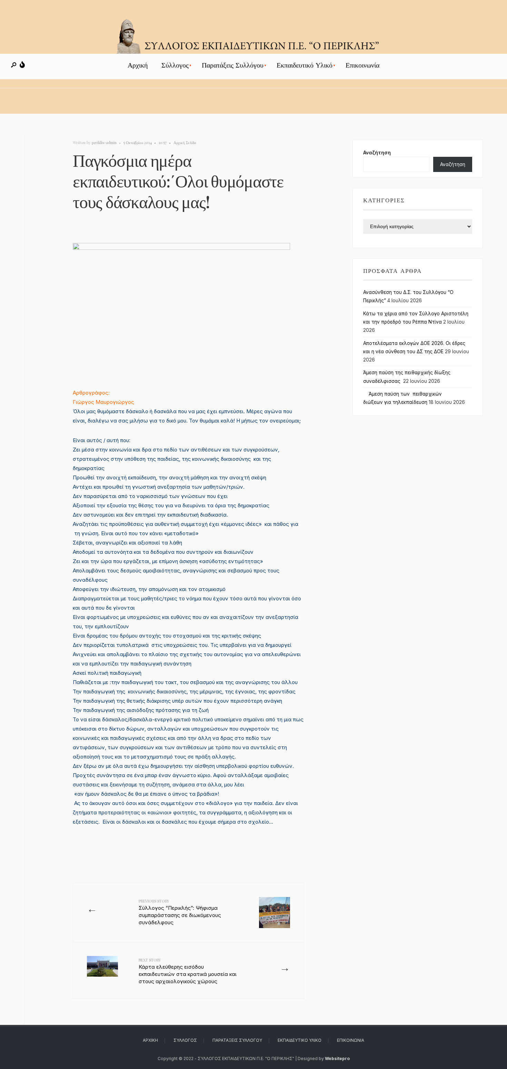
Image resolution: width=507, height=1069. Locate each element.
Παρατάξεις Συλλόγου (233, 65)
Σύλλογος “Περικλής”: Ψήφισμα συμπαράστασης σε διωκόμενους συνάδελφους (180, 912)
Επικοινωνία (362, 65)
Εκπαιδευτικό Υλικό (304, 65)
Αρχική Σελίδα (184, 142)
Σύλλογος (175, 65)
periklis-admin (104, 142)
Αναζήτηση (377, 152)
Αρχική (138, 65)
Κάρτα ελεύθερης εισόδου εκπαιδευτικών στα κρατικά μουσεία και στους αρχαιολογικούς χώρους (188, 971)
